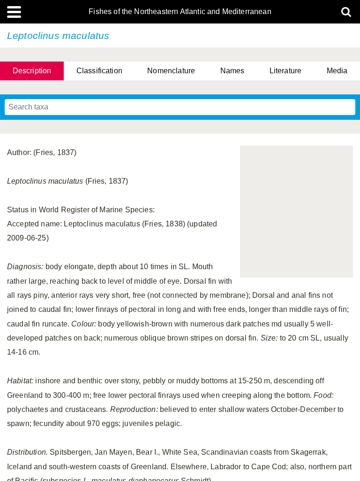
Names (232, 71)
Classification (99, 71)
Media (337, 71)
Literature (286, 71)
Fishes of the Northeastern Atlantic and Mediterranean (180, 12)
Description (32, 71)
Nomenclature (171, 71)
